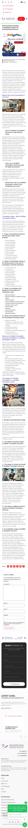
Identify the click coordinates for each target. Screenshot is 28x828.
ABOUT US (4, 783)
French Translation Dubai (19, 59)
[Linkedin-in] (11, 2)
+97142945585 (8, 9)
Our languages (5, 786)
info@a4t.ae (7, 12)
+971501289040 (8, 5)
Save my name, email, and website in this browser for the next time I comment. (14, 623)
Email (6, 609)
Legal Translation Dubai (7, 799)
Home (2, 778)
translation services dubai (9, 60)
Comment (7, 584)
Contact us (5, 437)
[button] (8, 566)
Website (6, 615)
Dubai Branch (5, 759)
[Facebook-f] (5, 2)
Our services (4, 781)
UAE (23, 77)
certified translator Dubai (9, 59)
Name (6, 603)
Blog (2, 789)
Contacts (3, 791)
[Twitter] (2, 2)
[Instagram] (8, 2)
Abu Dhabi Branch (6, 766)
